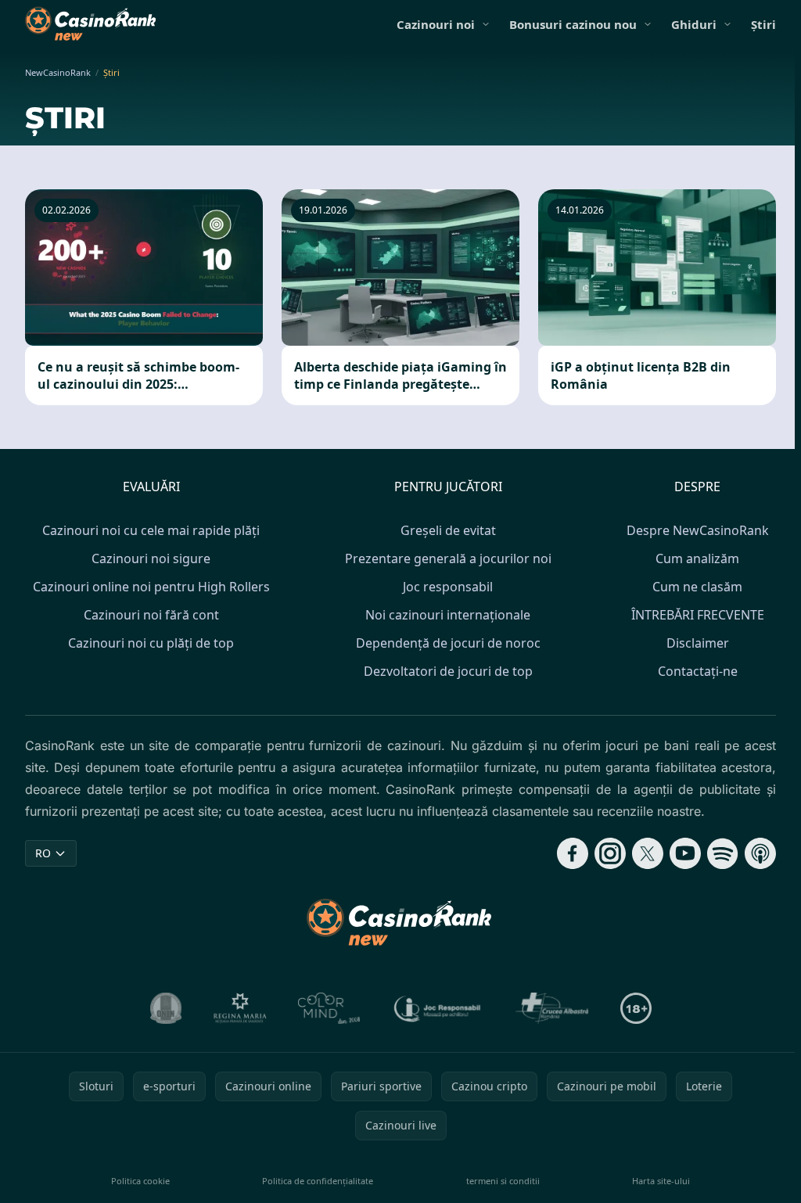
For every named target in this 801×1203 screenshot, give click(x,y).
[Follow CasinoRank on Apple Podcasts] (760, 853)
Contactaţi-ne (698, 671)
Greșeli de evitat (448, 530)
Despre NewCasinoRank (698, 530)
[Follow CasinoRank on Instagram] (610, 853)
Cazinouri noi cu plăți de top (151, 643)
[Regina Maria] (240, 1008)
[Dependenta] (552, 1008)
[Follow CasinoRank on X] (647, 853)
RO (43, 853)
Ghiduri (694, 24)
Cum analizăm (697, 558)
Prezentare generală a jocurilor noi (448, 558)
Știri (763, 24)
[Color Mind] (329, 1008)
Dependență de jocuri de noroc (448, 643)
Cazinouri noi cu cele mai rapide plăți (151, 530)
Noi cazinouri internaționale (447, 614)
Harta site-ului (661, 1181)
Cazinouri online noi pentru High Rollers (151, 586)
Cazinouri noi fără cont (151, 614)
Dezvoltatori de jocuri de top (448, 671)
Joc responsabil (448, 586)
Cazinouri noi (436, 24)
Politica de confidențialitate (317, 1181)
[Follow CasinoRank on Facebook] (572, 853)
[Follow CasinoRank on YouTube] (685, 853)
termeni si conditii (503, 1181)
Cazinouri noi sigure (151, 558)
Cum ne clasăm (697, 586)
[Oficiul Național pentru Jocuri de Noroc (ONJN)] (166, 1008)
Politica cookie (140, 1181)
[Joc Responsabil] (438, 1008)
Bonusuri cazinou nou (573, 24)
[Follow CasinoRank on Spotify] (722, 853)
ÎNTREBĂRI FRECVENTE (697, 614)
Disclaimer (697, 643)
